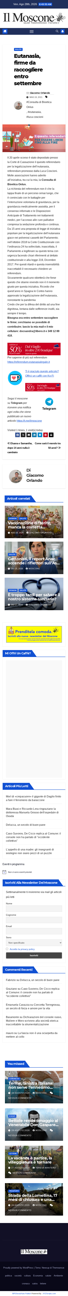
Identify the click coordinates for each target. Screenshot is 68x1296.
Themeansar (58, 1268)
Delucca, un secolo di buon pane (25, 824)
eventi (12, 1116)
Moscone (34, 569)
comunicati (14, 1079)
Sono (8, 937)
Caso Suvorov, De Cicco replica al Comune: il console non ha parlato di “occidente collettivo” (32, 992)
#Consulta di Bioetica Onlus (38, 104)
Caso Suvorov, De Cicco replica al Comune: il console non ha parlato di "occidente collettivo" (33, 837)
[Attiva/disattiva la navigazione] (31, 31)
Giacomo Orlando (40, 92)
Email (9, 926)
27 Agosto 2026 (20, 1168)
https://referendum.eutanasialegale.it (28, 362)
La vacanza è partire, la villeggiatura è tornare (30, 1160)
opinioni (13, 518)
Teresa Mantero (45, 1168)
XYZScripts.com (49, 1294)
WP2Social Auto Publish (21, 1294)
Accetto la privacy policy (22, 949)
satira (34, 1283)
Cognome (11, 915)
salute (18, 49)
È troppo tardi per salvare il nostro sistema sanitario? (34, 596)
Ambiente (58, 1275)
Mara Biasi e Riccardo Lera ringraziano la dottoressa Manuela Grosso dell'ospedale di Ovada (32, 812)
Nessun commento (19, 1098)
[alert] (34, 872)
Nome (9, 903)
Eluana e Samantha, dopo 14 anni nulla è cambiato (19, 448)
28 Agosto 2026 (20, 1093)
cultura (27, 1275)
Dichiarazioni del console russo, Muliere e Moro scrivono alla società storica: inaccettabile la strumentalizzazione (34, 1021)
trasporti (14, 1191)
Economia (38, 1275)
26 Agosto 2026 (20, 1205)
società (18, 1275)
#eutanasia (34, 112)
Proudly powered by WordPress (18, 1268)
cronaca (26, 1283)
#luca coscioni (34, 117)
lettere (13, 1153)
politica (8, 1275)
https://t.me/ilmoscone (29, 420)
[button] (57, 31)
